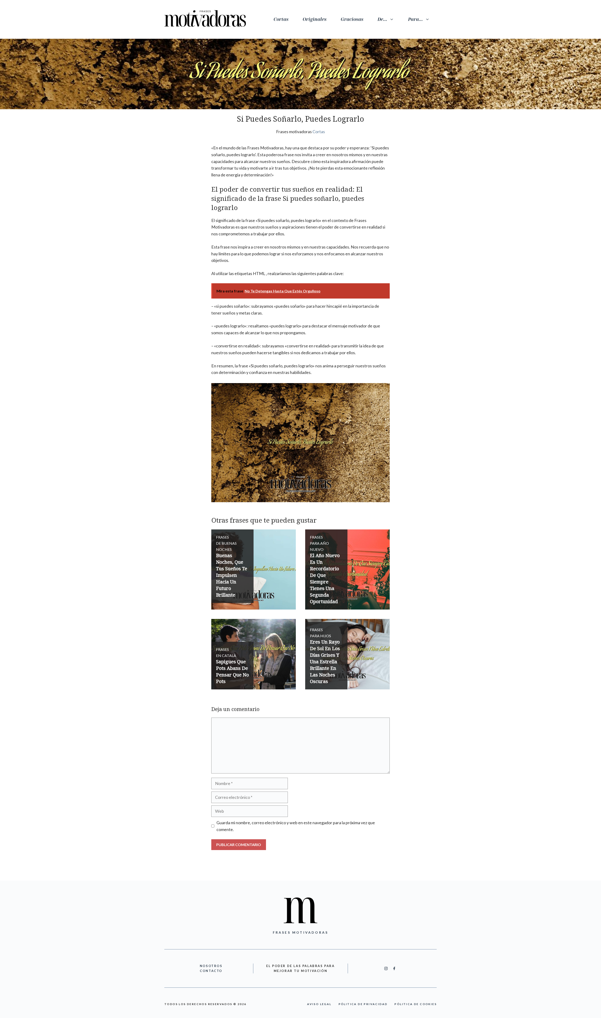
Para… (415, 19)
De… (382, 19)
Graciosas (352, 19)
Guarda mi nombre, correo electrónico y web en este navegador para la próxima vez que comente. (295, 826)
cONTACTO (211, 971)
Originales (315, 19)
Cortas (281, 19)
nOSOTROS (211, 966)
